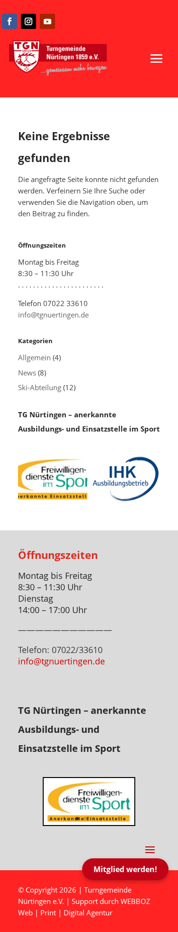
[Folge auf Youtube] (47, 21)
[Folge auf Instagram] (28, 21)
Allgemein (34, 357)
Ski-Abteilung (39, 387)
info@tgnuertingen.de (53, 314)
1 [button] (77, 818)
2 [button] (85, 818)
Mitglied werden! (125, 869)
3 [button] (93, 818)
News (27, 372)
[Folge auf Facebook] (9, 21)
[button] (156, 58)
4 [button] (101, 818)
